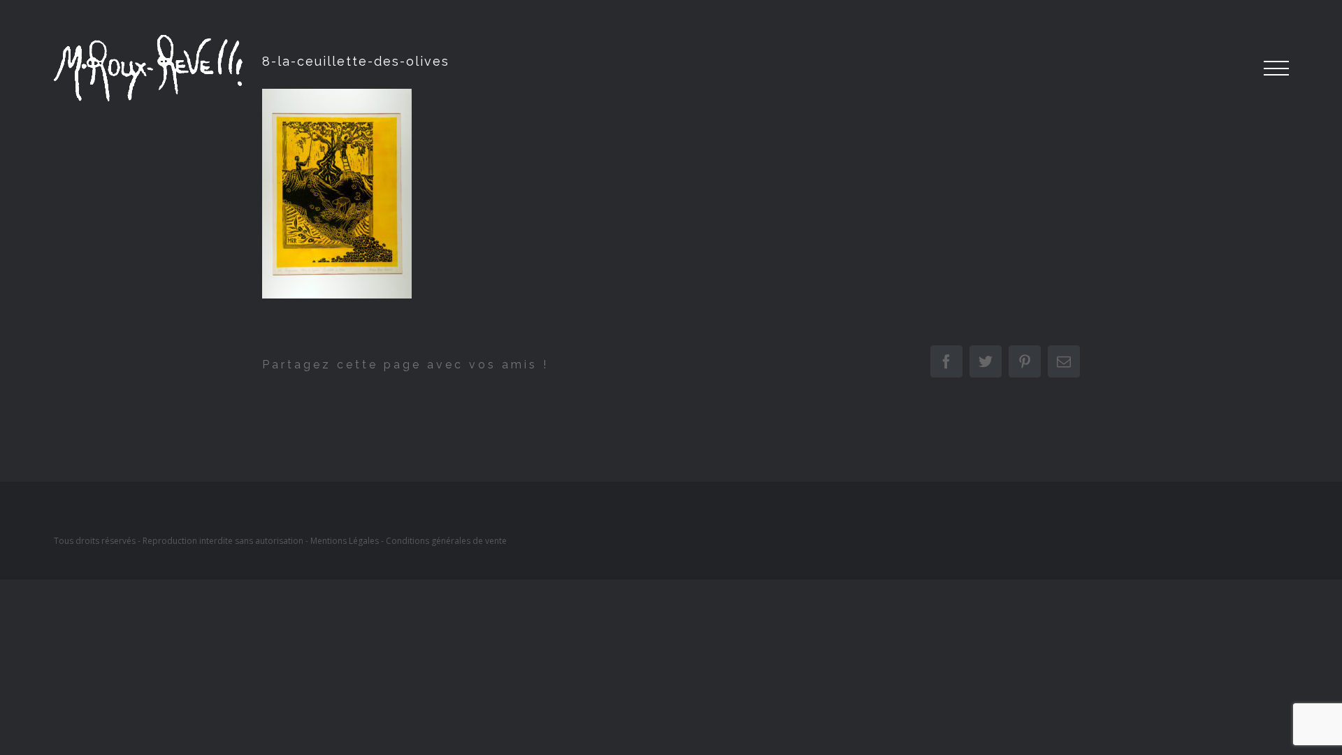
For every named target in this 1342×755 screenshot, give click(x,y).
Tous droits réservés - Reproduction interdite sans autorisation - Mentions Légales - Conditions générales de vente (280, 541)
